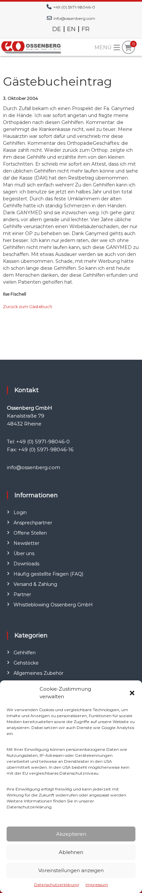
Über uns (24, 553)
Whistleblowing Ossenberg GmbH (53, 605)
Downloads (26, 564)
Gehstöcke (26, 663)
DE (56, 29)
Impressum (97, 884)
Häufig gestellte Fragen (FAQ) (48, 574)
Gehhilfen (25, 653)
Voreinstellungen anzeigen (71, 870)
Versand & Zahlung (35, 584)
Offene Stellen (30, 533)
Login (20, 512)
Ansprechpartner (33, 523)
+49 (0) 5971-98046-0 (74, 7)
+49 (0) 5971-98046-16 (45, 449)
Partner (22, 594)
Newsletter (26, 543)
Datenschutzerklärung (56, 884)
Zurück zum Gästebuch (27, 306)
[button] (132, 693)
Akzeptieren (71, 834)
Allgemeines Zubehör (38, 673)
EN (71, 29)
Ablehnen (71, 852)
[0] (128, 48)
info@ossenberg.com (74, 18)
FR (85, 29)
